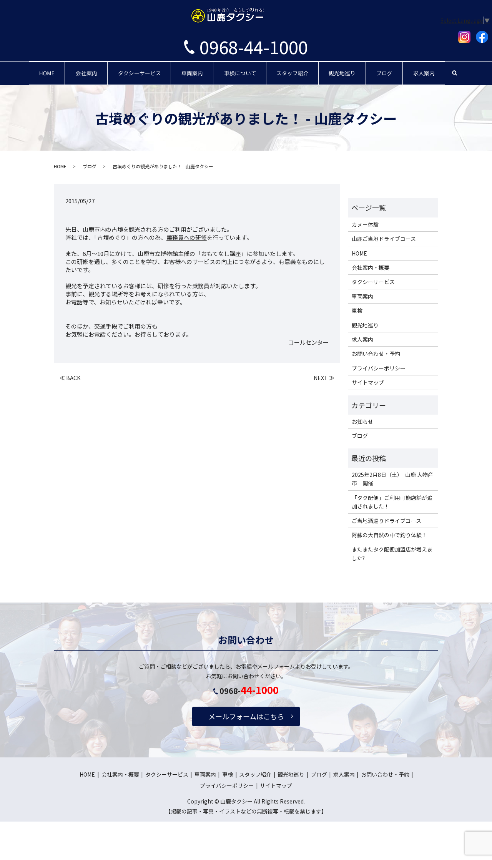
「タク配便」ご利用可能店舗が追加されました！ (392, 502)
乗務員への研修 (186, 237)
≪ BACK (70, 378)
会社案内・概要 (87, 67)
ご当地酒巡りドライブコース (386, 521)
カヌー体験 (365, 224)
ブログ (384, 67)
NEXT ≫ (324, 378)
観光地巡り (342, 67)
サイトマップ (368, 382)
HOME (47, 67)
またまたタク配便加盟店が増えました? (392, 553)
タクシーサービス (139, 67)
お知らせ (362, 421)
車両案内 (192, 67)
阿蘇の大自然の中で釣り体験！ (389, 535)
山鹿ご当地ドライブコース (384, 238)
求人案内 (424, 67)
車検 (239, 67)
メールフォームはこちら (246, 716)
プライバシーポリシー (379, 368)
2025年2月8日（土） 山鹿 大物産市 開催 (392, 479)
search (454, 73)
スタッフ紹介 (292, 67)
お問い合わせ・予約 (376, 353)
